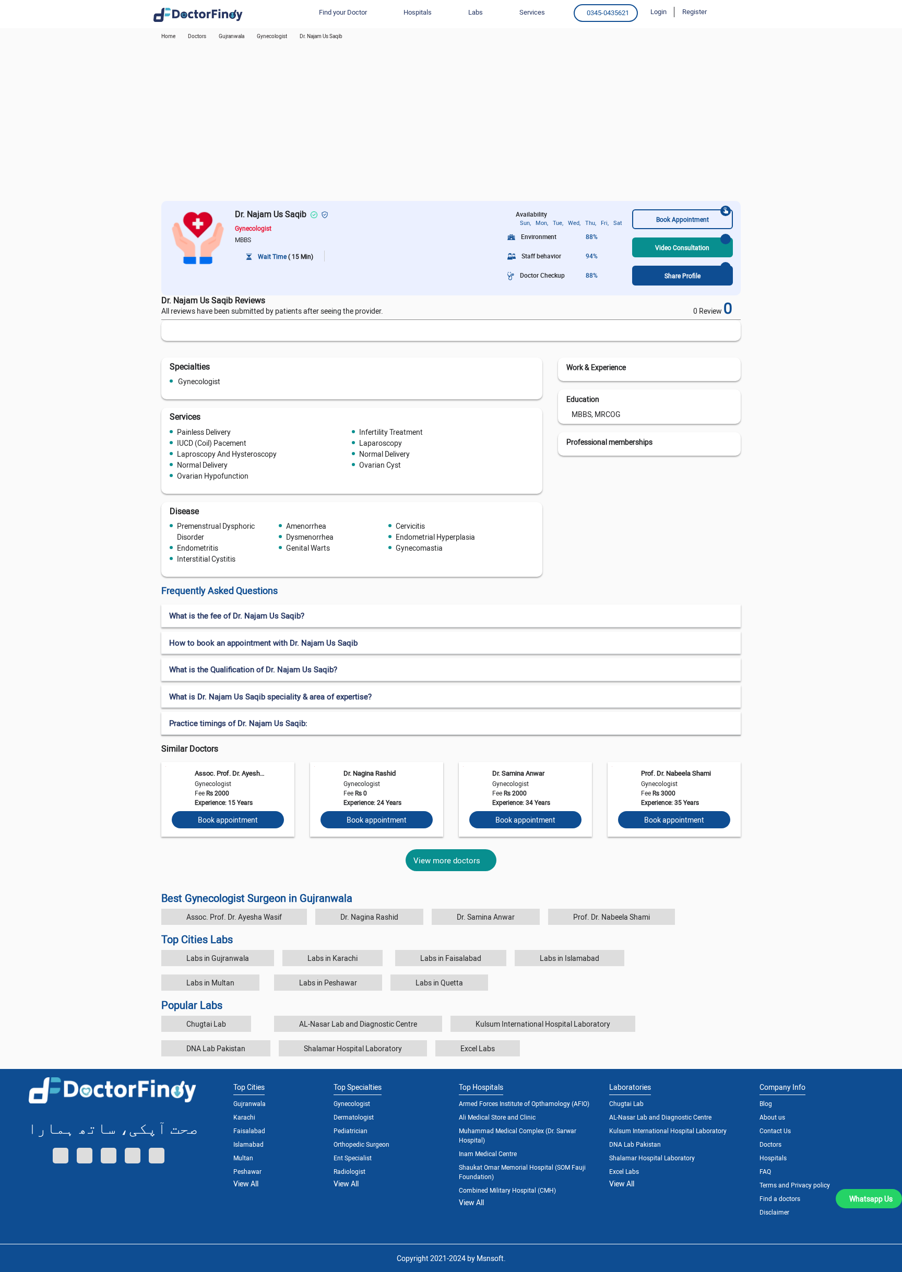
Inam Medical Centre (488, 1153)
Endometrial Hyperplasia (435, 537)
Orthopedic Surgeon (361, 1144)
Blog (765, 1103)
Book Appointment (682, 219)
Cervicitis (410, 526)
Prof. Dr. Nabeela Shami (676, 773)
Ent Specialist (353, 1158)
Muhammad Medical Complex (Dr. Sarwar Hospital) (517, 1135)
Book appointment (228, 820)
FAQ (765, 1171)
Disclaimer (774, 1212)
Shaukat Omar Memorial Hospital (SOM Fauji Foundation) (522, 1172)
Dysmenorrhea (310, 537)
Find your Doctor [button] (343, 12)
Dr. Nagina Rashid (369, 773)
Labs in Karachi (332, 958)
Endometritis (197, 548)
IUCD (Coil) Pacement (211, 443)
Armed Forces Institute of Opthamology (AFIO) (524, 1103)
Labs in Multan (210, 983)
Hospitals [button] (417, 12)
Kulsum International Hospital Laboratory (543, 1024)
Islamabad (248, 1144)
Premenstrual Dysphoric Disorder (216, 531)
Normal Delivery (384, 454)
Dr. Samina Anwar (518, 773)
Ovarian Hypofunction (212, 476)
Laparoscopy (380, 443)
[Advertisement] (451, 123)
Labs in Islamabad (569, 958)
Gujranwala (231, 36)
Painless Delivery (204, 432)
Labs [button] (475, 12)
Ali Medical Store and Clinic (497, 1117)
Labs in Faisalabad (450, 958)
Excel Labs (477, 1048)
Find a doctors (779, 1198)
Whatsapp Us (871, 1199)
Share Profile (682, 275)
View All (245, 1183)
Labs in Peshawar (328, 983)
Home (168, 36)
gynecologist (272, 36)
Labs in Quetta (439, 983)
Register (694, 11)
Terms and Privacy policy (794, 1185)
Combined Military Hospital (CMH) (507, 1190)
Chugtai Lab (206, 1024)
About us (772, 1117)
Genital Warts (308, 548)
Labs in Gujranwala (217, 958)
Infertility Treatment (391, 432)
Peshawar (247, 1171)
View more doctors (446, 860)
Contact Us (775, 1130)
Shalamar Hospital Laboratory (353, 1048)
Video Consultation (682, 247)
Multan (243, 1158)
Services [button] (532, 12)
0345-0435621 (608, 12)
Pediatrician (350, 1130)
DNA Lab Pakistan (215, 1048)
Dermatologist (354, 1117)
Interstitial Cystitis (206, 559)
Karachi (244, 1117)
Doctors (770, 1144)
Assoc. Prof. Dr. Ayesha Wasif (230, 773)
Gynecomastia (419, 548)
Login (658, 11)
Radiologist (349, 1171)
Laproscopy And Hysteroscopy (227, 454)
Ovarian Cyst (380, 465)
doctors (197, 36)
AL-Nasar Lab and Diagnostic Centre (358, 1024)
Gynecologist (199, 381)
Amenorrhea (306, 526)
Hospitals (773, 1158)
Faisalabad (249, 1130)
